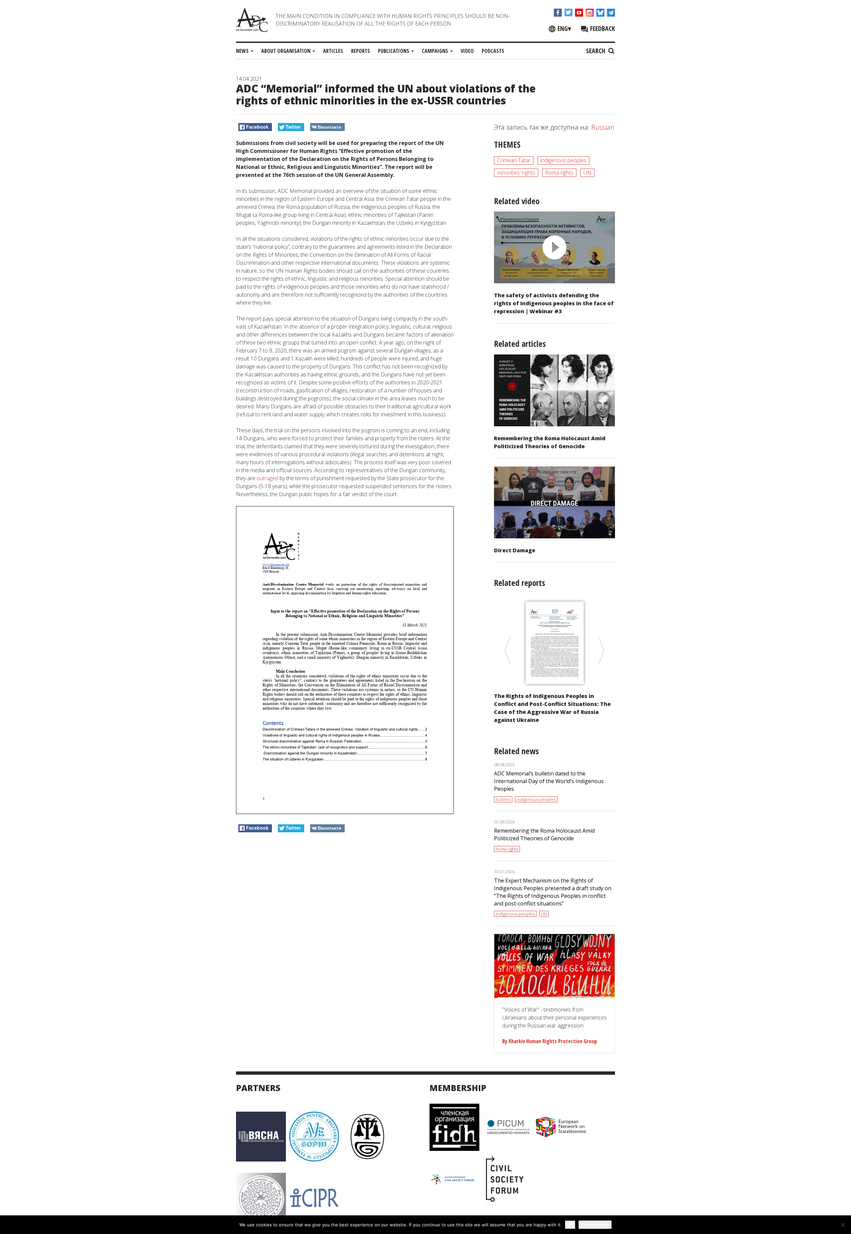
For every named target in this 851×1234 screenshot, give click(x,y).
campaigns (435, 51)
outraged (267, 478)
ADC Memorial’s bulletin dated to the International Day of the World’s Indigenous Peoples (549, 781)
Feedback (601, 28)
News (243, 51)
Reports (360, 51)
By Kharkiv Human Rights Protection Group (549, 1041)
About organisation (286, 51)
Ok (570, 1224)
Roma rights (559, 172)
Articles (333, 51)
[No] (842, 1224)
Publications (394, 51)
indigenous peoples (563, 160)
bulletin (503, 799)
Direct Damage (514, 550)
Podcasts (493, 51)
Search (596, 50)
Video (467, 51)
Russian (602, 127)
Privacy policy (595, 1224)
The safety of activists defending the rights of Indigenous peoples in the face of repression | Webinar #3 (554, 303)
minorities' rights (516, 172)
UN (587, 172)
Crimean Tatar (514, 160)
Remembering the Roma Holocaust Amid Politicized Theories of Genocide (544, 834)
